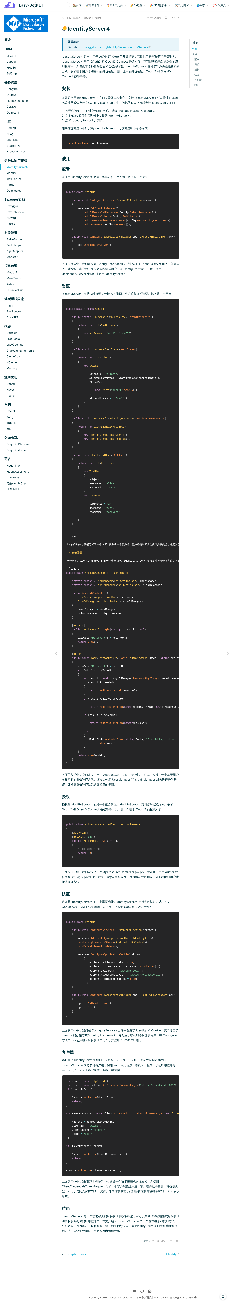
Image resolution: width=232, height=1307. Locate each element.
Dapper (11, 61)
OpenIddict (14, 190)
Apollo (11, 395)
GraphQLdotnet (17, 450)
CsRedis (12, 333)
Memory (12, 368)
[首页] (63, 17)
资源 (196, 64)
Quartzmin (13, 112)
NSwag (11, 218)
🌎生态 (200, 5)
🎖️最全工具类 (115, 5)
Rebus (11, 284)
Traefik (11, 422)
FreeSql (12, 67)
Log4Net (12, 139)
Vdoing (104, 1297)
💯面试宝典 (219, 5)
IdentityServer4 (17, 167)
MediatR (12, 272)
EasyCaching (15, 344)
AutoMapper (15, 239)
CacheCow (14, 356)
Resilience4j (14, 311)
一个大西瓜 (155, 18)
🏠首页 (77, 5)
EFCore (11, 55)
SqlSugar (12, 73)
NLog (10, 134)
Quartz (11, 94)
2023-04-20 (173, 18)
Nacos (11, 389)
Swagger (12, 206)
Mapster (12, 257)
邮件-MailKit (15, 489)
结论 (196, 84)
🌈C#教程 (136, 5)
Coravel (12, 106)
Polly (10, 305)
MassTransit (15, 278)
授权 (196, 69)
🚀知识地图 (92, 5)
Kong (10, 417)
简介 (7, 39)
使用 (194, 54)
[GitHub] (142, 1291)
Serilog (11, 128)
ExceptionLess (16, 151)
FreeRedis (13, 339)
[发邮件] (134, 1291)
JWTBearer (14, 179)
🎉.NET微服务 (158, 5)
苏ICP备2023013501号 (183, 1297)
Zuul (9, 428)
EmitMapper (14, 245)
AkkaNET (12, 317)
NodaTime (13, 465)
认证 (196, 74)
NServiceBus (15, 290)
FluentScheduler (17, 100)
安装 (194, 49)
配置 (196, 59)
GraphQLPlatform (18, 444)
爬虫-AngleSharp (17, 483)
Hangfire (12, 89)
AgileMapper (15, 251)
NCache (12, 362)
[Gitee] (149, 1291)
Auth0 (10, 184)
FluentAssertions (18, 471)
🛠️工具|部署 (182, 5)
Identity (11, 173)
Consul (11, 383)
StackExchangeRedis (20, 350)
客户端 (198, 79)
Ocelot (11, 411)
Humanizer (14, 477)
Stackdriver (14, 145)
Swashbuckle (15, 212)
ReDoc (11, 223)
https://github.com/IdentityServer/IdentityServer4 (116, 47)
